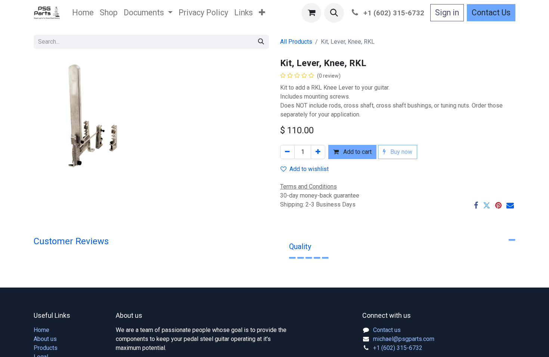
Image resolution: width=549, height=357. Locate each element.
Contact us (387, 329)
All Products (296, 41)
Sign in (447, 12)
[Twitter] (486, 205)
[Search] (261, 42)
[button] (334, 13)
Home (41, 329)
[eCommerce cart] (311, 13)
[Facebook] (476, 205)
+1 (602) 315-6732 (397, 347)
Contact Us (491, 12)
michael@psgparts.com (403, 338)
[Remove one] (287, 152)
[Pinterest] (498, 205)
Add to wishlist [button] (309, 169)
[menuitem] (83, 13)
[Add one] (318, 152)
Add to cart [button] (357, 151)
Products (46, 347)
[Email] (510, 205)
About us (45, 338)
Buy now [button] (400, 151)
